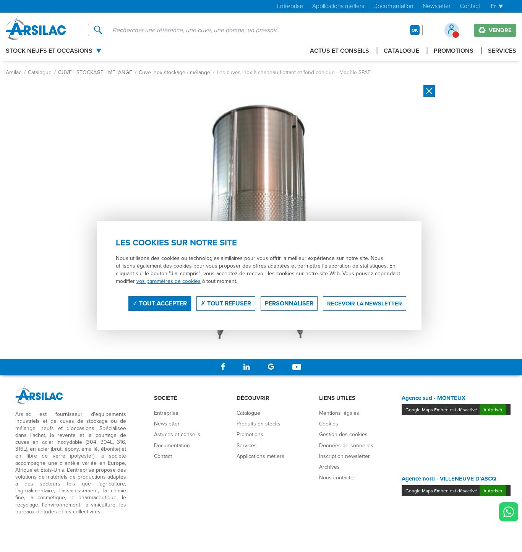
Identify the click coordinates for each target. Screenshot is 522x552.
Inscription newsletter (344, 456)
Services (502, 51)
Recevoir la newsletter (364, 303)
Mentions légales (339, 413)
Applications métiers (338, 6)
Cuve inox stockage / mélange (174, 72)
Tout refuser (228, 303)
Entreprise (290, 6)
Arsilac (13, 72)
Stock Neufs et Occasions (49, 51)
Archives (329, 467)
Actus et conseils (339, 51)
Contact (470, 6)
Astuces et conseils (177, 434)
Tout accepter (162, 303)
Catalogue (401, 51)
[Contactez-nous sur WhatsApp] (508, 511)
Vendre (499, 30)
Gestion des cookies (343, 434)
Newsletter (437, 6)
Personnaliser (289, 303)
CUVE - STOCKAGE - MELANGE (95, 72)
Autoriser (493, 409)
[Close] (429, 91)
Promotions (453, 51)
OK (415, 30)
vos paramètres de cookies (168, 281)
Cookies (328, 423)
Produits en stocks (258, 423)
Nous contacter (337, 477)
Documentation (393, 6)
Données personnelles (346, 445)
